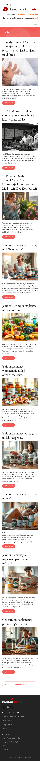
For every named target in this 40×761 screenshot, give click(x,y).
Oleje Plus (6, 746)
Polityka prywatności (25, 757)
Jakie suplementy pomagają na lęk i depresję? (19, 435)
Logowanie (7, 724)
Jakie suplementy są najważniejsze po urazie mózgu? (17, 559)
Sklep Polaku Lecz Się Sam (11, 738)
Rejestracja (7, 720)
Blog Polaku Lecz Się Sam (11, 742)
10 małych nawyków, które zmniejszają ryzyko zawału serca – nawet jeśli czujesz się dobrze (19, 48)
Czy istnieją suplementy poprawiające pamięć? (17, 622)
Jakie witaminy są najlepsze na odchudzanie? (19, 308)
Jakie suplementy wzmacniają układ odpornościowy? (13, 371)
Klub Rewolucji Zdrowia (13, 716)
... (15, 98)
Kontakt (5, 750)
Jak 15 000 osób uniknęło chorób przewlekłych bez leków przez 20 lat (18, 115)
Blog (4, 728)
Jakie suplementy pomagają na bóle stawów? (19, 247)
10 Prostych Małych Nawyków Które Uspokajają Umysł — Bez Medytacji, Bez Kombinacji (19, 182)
